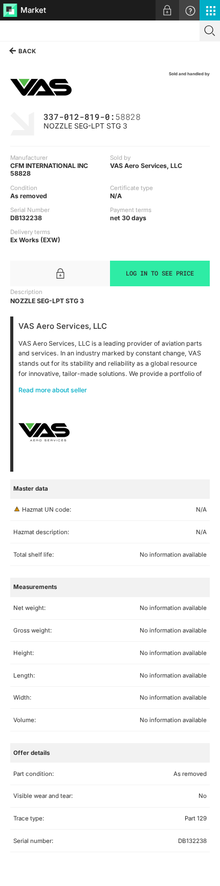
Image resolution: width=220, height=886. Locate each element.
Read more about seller (52, 390)
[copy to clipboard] (146, 116)
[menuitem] (167, 10)
